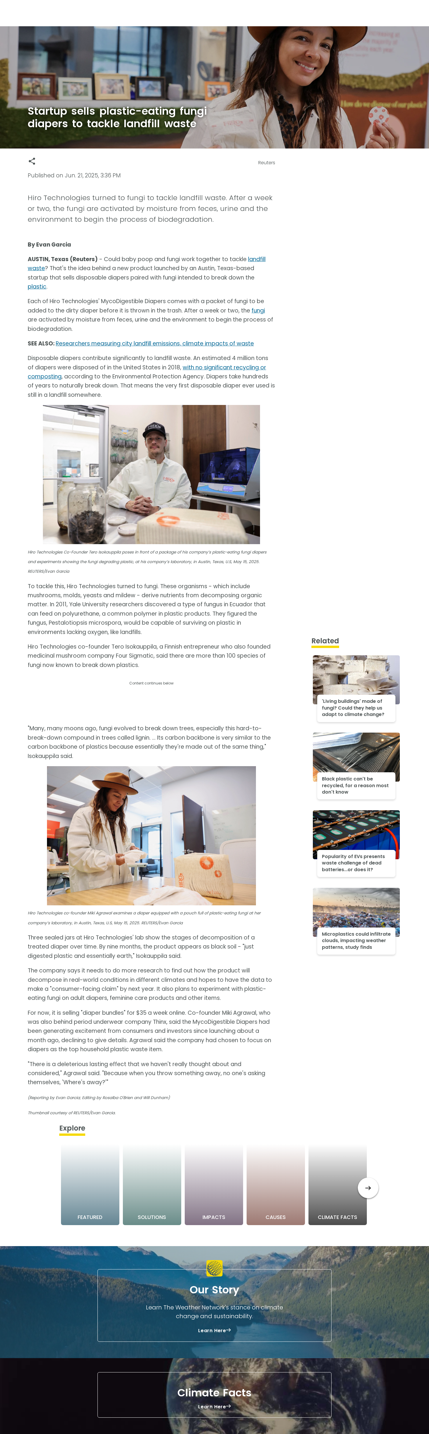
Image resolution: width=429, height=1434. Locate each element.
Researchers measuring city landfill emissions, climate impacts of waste (155, 343)
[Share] (32, 161)
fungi (258, 311)
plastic (37, 287)
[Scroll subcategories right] (368, 1188)
